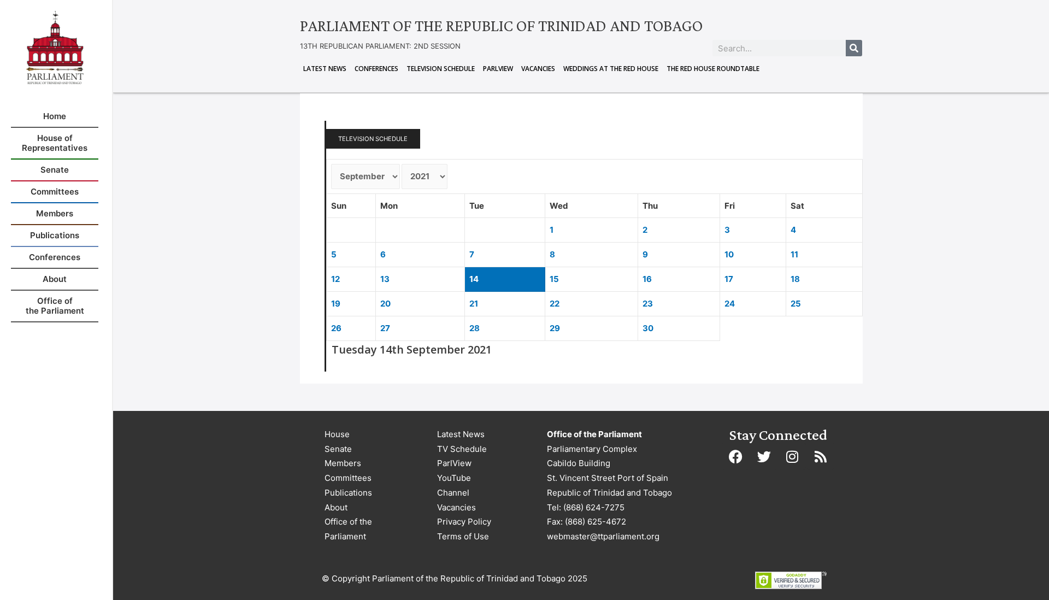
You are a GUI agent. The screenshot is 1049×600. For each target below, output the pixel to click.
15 (554, 279)
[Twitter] (763, 456)
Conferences (376, 68)
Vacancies (538, 68)
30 (648, 328)
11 (794, 254)
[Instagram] (792, 456)
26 (336, 328)
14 (474, 279)
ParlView (498, 68)
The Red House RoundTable (713, 68)
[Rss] (820, 456)
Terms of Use (463, 536)
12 (335, 279)
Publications (348, 492)
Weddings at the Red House (610, 68)
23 (648, 303)
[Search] (854, 48)
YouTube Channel (454, 485)
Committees (348, 478)
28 (474, 328)
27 (385, 328)
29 (555, 328)
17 (728, 279)
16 (647, 279)
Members (343, 463)
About (336, 507)
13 (385, 279)
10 (729, 254)
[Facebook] (735, 456)
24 (729, 303)
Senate (338, 449)
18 (795, 279)
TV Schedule (462, 449)
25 (796, 303)
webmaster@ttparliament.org (603, 536)
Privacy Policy (464, 521)
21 (473, 303)
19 (335, 303)
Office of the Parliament (348, 529)
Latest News (324, 68)
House (337, 434)
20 (385, 303)
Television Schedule (440, 68)
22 (554, 303)
